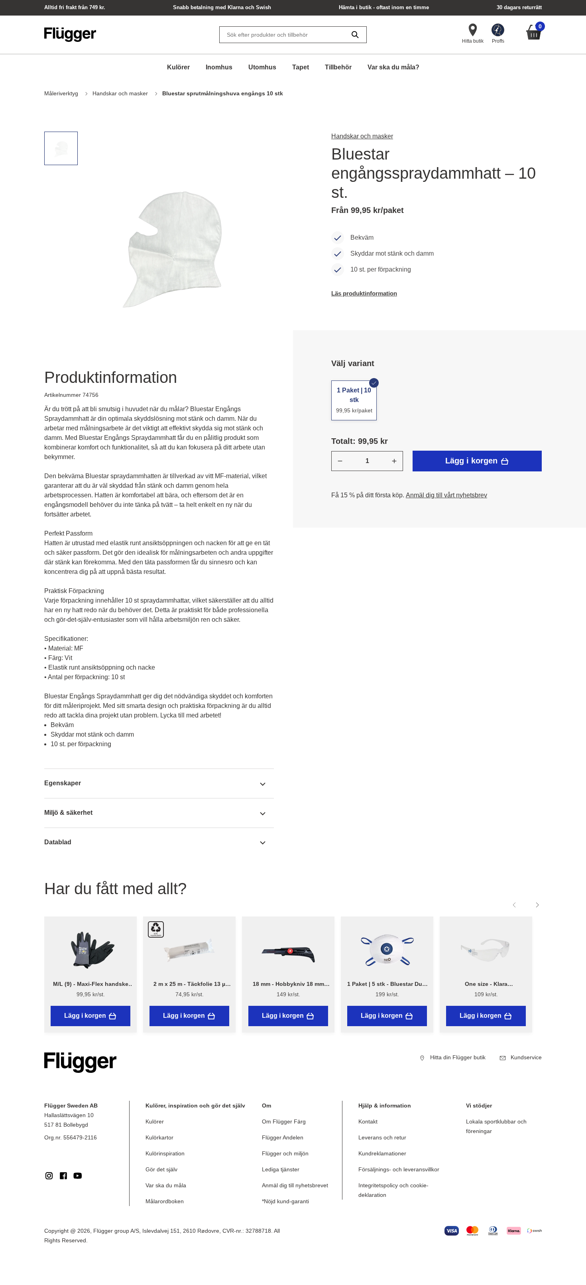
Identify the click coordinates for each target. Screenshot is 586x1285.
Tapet (300, 67)
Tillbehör (338, 67)
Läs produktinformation (364, 293)
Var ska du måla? (393, 67)
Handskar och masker (362, 136)
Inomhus (219, 67)
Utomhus (262, 67)
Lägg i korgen (472, 460)
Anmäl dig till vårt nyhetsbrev (446, 495)
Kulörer (178, 67)
